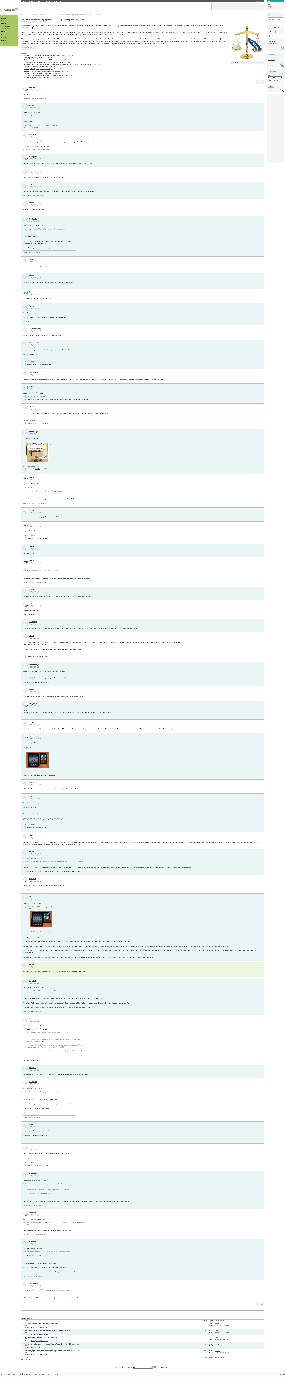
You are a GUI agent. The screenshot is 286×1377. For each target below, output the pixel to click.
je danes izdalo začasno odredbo (64, 26)
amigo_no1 (33, 342)
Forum (3, 24)
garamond (33, 722)
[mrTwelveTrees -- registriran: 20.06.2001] (25, 329)
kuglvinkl (37, 469)
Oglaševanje (36, 1374)
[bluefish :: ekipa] (25, 387)
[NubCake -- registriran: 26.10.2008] (25, 1069)
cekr (31, 796)
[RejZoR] (25, 88)
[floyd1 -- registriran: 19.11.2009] (25, 783)
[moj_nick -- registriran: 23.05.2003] (25, 982)
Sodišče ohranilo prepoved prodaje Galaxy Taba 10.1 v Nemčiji (43, 75)
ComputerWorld (25, 26)
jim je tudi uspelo (123, 32)
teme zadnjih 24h (8, 28)
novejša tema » (164, 1367)
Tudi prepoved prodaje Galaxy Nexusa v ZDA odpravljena (41, 60)
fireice (31, 690)
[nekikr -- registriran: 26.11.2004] (25, 511)
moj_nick (32, 981)
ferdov (31, 1124)
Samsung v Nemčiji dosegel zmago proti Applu (38, 69)
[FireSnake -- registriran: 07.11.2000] (25, 220)
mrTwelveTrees (35, 328)
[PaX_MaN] (25, 704)
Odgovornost (27, 1374)
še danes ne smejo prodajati (164, 32)
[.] (37, 452)
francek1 (32, 879)
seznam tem (271, 60)
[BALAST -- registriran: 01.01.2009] (25, 135)
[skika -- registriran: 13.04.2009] (25, 260)
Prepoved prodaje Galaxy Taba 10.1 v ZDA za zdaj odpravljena (43, 62)
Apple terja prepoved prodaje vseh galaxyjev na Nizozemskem (43, 77)
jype (30, 524)
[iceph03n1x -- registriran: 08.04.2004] (25, 373)
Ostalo (3, 41)
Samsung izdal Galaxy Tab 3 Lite (34, 58)
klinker (217, 1344)
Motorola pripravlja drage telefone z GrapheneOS (44, 1)
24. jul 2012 (31, 22)
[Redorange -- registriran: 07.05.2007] (25, 432)
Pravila (3, 1374)
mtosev (217, 1324)
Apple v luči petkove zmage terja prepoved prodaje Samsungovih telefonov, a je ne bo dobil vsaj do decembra (57, 64)
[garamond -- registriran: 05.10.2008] (25, 723)
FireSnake (33, 219)
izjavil (42, 112)
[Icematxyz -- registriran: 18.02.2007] (25, 622)
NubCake (32, 1068)
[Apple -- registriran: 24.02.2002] (25, 307)
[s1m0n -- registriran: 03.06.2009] (25, 203)
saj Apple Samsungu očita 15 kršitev (82, 43)
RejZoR (32, 87)
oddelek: (130, 1367)
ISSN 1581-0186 (53, 1374)
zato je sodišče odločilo (140, 39)
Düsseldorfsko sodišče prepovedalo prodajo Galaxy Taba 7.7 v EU (52, 19)
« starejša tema (120, 1367)
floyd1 (31, 782)
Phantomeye (34, 665)
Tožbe (45, 22)
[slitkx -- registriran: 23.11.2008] (25, 171)
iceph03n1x (33, 372)
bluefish (32, 386)
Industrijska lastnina (42, 1327)
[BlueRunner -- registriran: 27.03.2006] (25, 852)
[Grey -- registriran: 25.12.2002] (25, 836)
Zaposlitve (4, 35)
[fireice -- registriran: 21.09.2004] (25, 690)
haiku (216, 1337)
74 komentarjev (27, 48)
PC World (236, 62)
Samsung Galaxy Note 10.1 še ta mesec (36, 66)
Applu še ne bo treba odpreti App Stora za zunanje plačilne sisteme (44, 55)
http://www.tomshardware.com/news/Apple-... (36, 1135)
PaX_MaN (33, 704)
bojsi (216, 1330)
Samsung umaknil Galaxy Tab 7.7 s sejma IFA (38, 73)
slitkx (31, 170)
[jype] (25, 525)
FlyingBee (33, 157)
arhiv (4, 20)
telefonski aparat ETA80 (128, 950)
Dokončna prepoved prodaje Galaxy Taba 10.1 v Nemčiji (41, 71)
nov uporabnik (272, 41)
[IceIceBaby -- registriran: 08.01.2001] (25, 1284)
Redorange (33, 431)
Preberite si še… (26, 53)
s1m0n (31, 203)
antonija (217, 1351)
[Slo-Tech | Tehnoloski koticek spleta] (11, 9)
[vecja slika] (37, 760)
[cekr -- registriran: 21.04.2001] (25, 797)
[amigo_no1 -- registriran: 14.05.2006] (25, 343)
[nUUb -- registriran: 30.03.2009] (25, 106)
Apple (31, 306)
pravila (5, 43)
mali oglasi (6, 26)
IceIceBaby (33, 1283)
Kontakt (44, 1374)
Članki (3, 31)
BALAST (32, 134)
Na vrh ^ (282, 1374)
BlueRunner (34, 851)
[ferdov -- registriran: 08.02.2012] (25, 1125)
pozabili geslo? (272, 43)
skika (31, 259)
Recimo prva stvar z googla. (31, 1158)
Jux (30, 184)
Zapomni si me (274, 27)
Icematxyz (33, 622)
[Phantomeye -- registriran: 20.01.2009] (25, 665)
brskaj (5, 37)
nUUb (31, 106)
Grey (31, 835)
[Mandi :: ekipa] (25, 293)
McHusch (27, 1325)
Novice (3, 18)
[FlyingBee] (25, 157)
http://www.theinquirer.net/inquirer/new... (35, 243)
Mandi (31, 292)
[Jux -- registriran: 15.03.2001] (25, 185)
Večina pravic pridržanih (14, 1374)
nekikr (31, 510)
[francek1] (25, 879)
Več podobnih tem (26, 1360)
